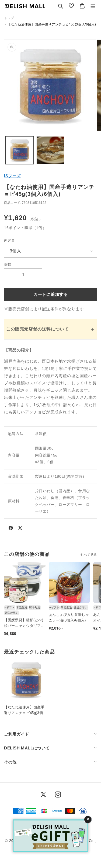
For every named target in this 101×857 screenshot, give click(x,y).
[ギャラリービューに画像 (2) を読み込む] (50, 150)
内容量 (9, 240)
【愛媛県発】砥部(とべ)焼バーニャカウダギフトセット (24, 623)
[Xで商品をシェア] (20, 529)
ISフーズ (12, 176)
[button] (60, 6)
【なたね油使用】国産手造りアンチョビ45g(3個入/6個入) (24, 710)
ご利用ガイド (16, 734)
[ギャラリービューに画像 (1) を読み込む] (19, 150)
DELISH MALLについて (27, 748)
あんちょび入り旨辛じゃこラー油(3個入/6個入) (69, 617)
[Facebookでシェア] (10, 529)
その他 (10, 762)
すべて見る (88, 555)
